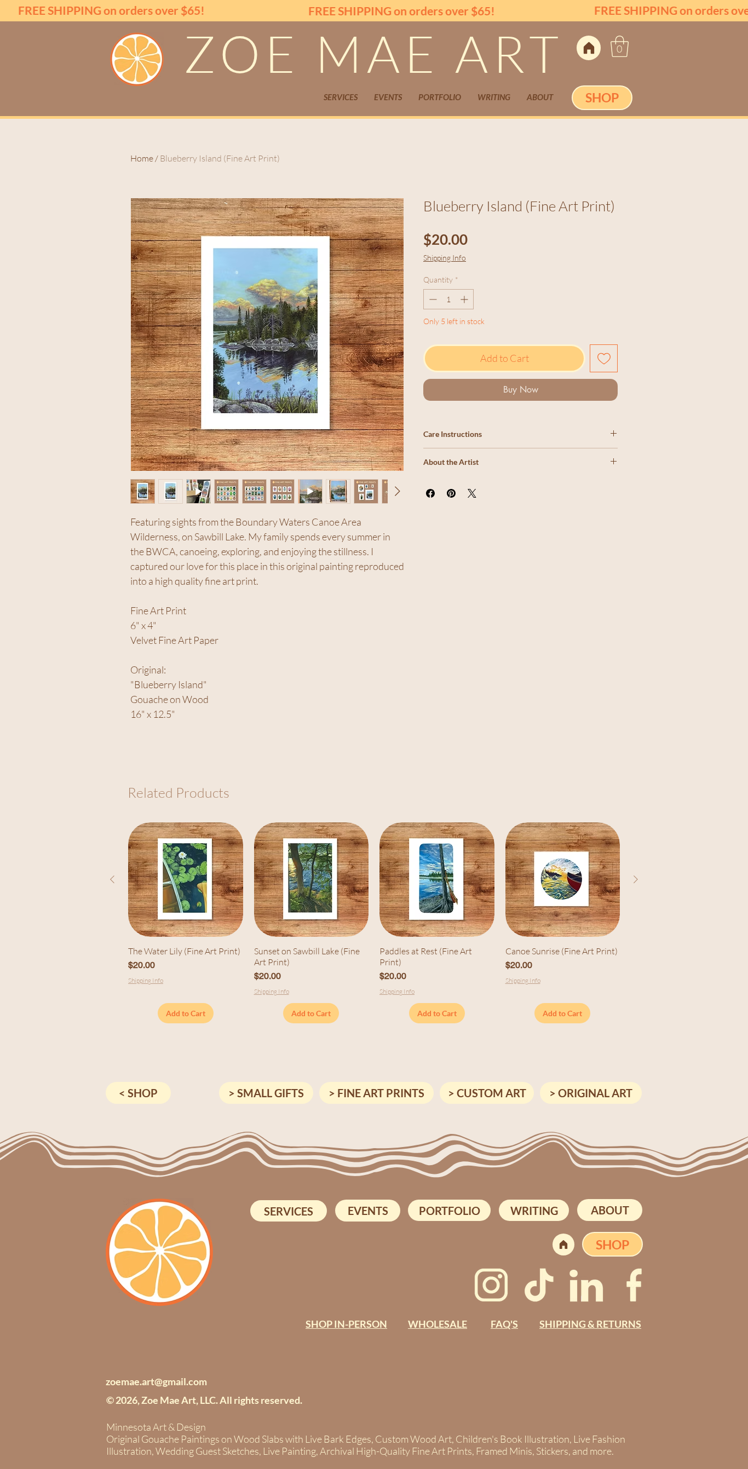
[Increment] (465, 299)
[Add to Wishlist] (604, 358)
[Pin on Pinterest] (451, 493)
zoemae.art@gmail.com (156, 1381)
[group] (374, 923)
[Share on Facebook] (430, 493)
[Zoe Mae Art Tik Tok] (539, 1285)
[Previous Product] (112, 879)
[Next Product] (635, 879)
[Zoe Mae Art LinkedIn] (586, 1285)
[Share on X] (472, 493)
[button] (620, 46)
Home (141, 158)
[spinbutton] (448, 299)
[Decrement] (432, 299)
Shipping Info (444, 257)
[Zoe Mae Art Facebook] (634, 1285)
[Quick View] (185, 879)
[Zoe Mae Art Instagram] (491, 1285)
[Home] (589, 48)
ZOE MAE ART (373, 53)
